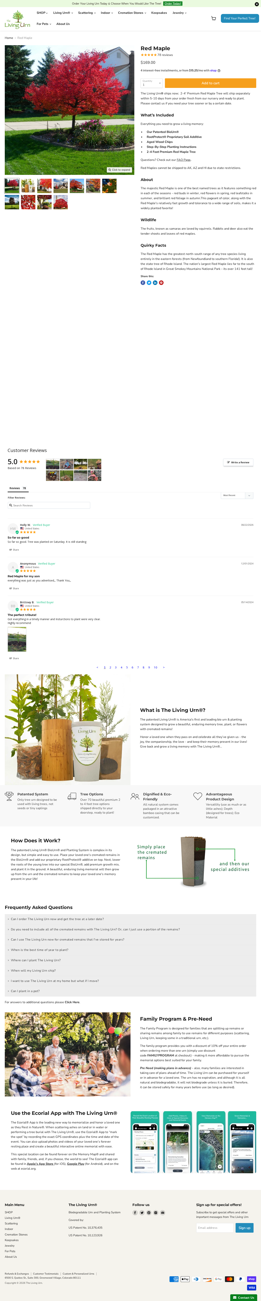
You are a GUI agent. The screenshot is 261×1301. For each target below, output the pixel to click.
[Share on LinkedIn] (155, 276)
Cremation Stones (131, 7)
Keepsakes (159, 7)
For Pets (43, 18)
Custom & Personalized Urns (78, 1267)
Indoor (106, 7)
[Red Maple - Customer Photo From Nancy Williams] (80, 458)
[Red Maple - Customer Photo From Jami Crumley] (52, 469)
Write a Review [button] (240, 456)
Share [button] (15, 543)
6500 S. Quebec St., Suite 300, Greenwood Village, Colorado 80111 (43, 1271)
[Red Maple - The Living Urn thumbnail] (28, 196)
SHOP (41, 7)
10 (155, 661)
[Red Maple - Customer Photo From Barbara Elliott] (80, 469)
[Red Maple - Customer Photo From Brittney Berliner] (52, 458)
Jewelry (178, 7)
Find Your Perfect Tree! (239, 12)
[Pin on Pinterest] (161, 276)
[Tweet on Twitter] (149, 276)
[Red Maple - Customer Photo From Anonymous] (66, 458)
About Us (63, 18)
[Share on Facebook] (143, 276)
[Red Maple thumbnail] (11, 179)
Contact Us (245, 1297)
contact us (158, 97)
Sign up (244, 1221)
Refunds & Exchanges (17, 1267)
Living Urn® (62, 7)
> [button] (164, 661)
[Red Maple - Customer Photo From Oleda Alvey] (66, 469)
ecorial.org (28, 1163)
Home (9, 32)
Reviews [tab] (15, 482)
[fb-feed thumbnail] (11, 196)
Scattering (86, 7)
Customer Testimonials (45, 1267)
